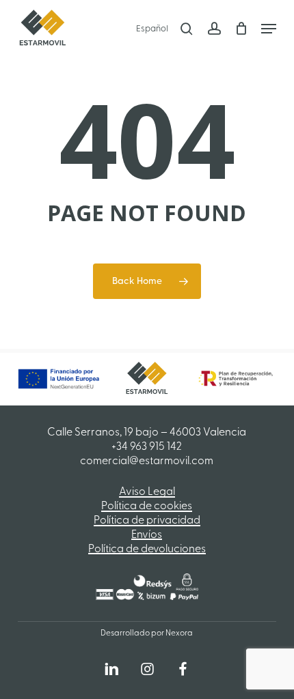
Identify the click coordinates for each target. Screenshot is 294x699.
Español (152, 29)
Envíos (146, 535)
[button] (268, 28)
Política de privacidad (147, 520)
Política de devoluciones (147, 549)
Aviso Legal (147, 492)
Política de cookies (146, 506)
